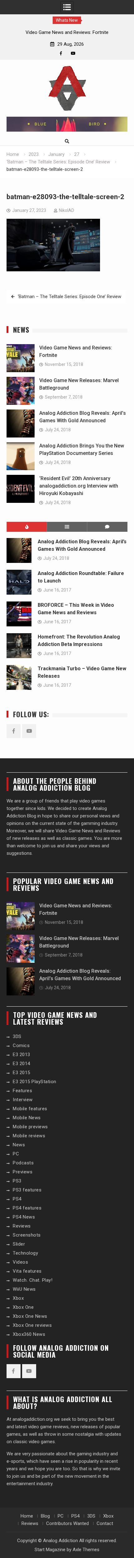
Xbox (18, 1298)
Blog (45, 1516)
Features (22, 1090)
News (19, 1145)
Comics (21, 1045)
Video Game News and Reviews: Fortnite (67, 32)
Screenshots (27, 1235)
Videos (20, 1262)
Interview (23, 1099)
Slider (19, 1244)
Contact (105, 1523)
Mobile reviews (29, 1136)
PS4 (17, 1199)
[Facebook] (60, 53)
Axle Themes (86, 1549)
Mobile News (27, 1118)
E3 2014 (21, 1063)
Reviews (22, 1226)
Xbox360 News (29, 1334)
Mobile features (30, 1108)
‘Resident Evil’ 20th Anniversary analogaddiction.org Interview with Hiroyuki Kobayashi (78, 485)
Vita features (27, 1271)
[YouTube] (73, 53)
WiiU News (24, 1289)
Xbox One (23, 1307)
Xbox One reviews (32, 1325)
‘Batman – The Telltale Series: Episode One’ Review (69, 296)
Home (27, 1516)
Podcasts (23, 1163)
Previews (22, 1172)
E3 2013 (21, 1054)
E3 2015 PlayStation (34, 1081)
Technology (25, 1253)
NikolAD (66, 210)
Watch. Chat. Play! (32, 1280)
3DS (17, 1036)
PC (16, 1154)
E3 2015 (21, 1072)
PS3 (17, 1181)
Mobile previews (30, 1127)
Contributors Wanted (67, 1523)
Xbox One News (30, 1316)
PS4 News (24, 1217)
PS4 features (27, 1208)
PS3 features (27, 1190)
